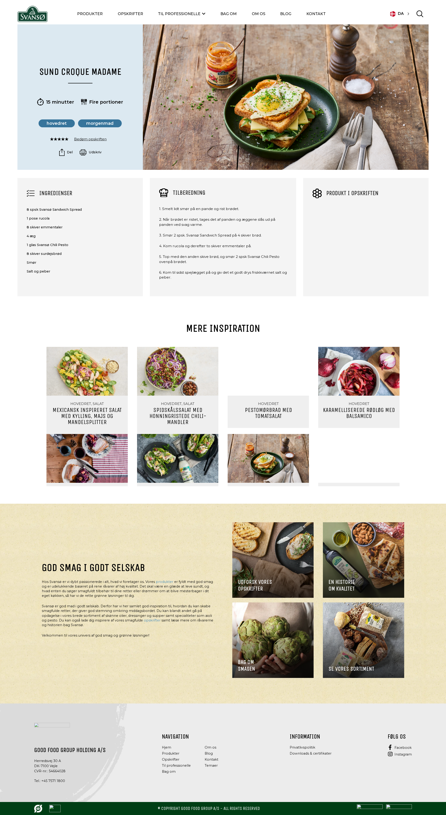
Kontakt (316, 14)
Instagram (403, 754)
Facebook (403, 748)
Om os (258, 14)
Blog (285, 14)
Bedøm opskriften (90, 139)
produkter (164, 582)
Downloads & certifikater (310, 753)
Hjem (166, 747)
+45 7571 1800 (53, 781)
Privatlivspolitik (302, 747)
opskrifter (152, 620)
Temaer (211, 765)
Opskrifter (130, 14)
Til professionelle (179, 14)
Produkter (90, 14)
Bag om (228, 14)
